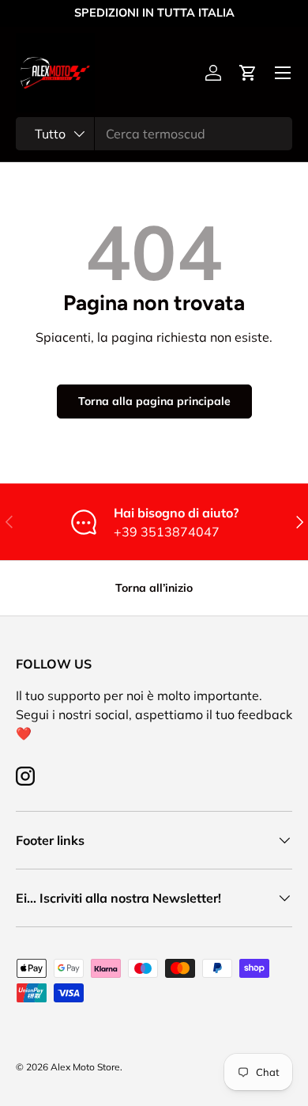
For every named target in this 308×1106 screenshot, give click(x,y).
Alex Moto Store (85, 1067)
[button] (248, 72)
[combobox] (154, 133)
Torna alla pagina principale (154, 401)
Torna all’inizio (154, 588)
